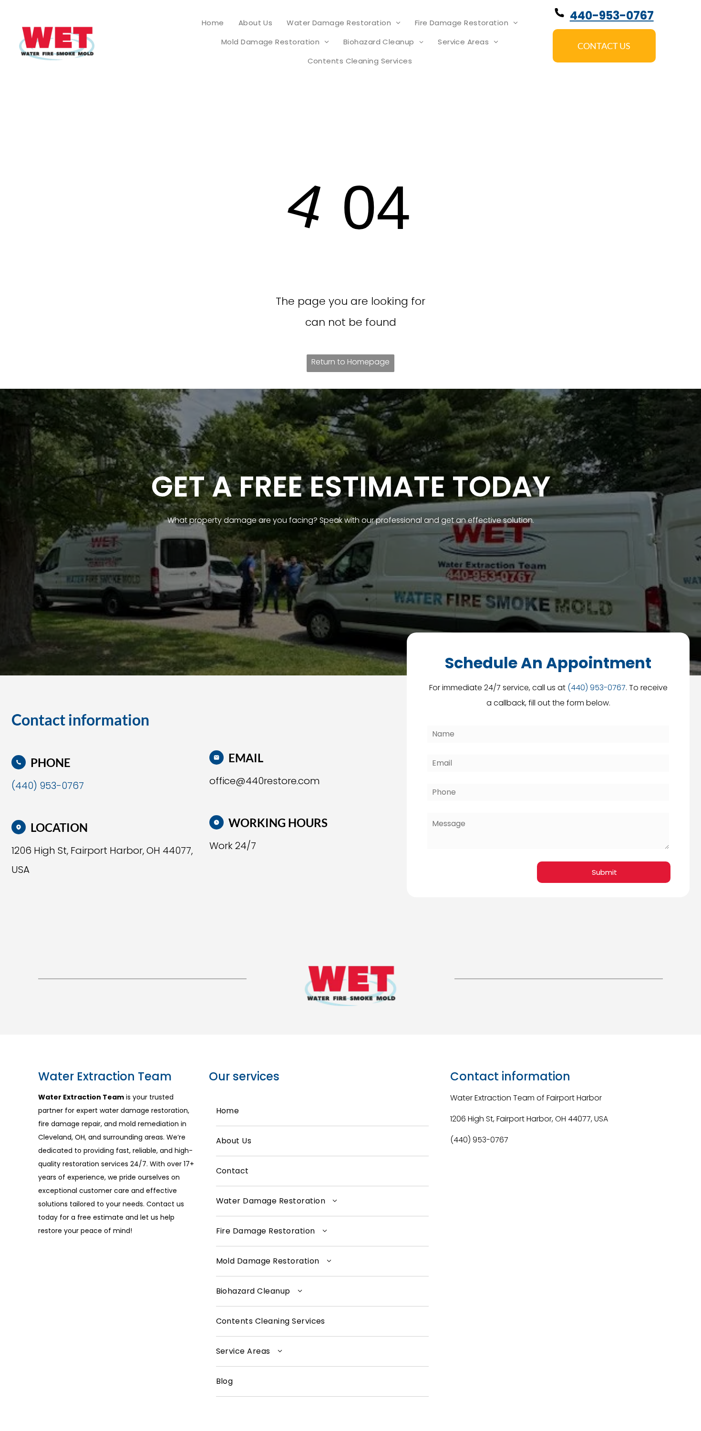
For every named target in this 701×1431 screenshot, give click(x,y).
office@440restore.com (264, 781)
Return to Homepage (350, 361)
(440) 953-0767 (479, 1139)
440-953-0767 (612, 15)
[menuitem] (213, 22)
